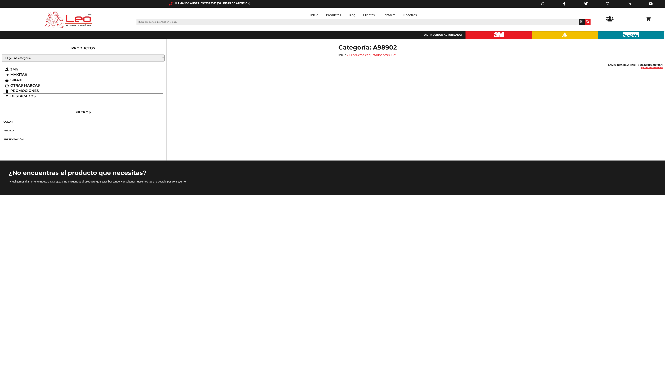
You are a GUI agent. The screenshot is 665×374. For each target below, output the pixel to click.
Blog (352, 15)
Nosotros (410, 15)
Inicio (314, 15)
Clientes (369, 15)
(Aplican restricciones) (651, 67)
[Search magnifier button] (588, 22)
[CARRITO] (648, 19)
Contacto (389, 15)
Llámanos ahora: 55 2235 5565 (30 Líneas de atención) (212, 3)
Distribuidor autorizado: (443, 34)
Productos (333, 15)
